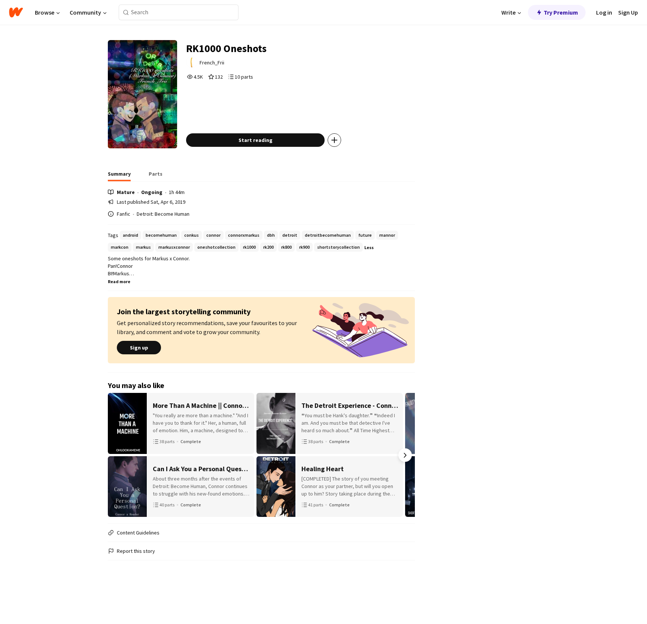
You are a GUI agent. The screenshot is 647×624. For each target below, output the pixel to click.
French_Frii (212, 62)
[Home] (16, 12)
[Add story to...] (334, 140)
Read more (119, 281)
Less (369, 247)
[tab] (119, 176)
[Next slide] (405, 455)
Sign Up (628, 12)
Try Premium (561, 12)
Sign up (139, 347)
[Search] (126, 12)
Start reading (256, 140)
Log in (604, 12)
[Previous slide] (117, 455)
